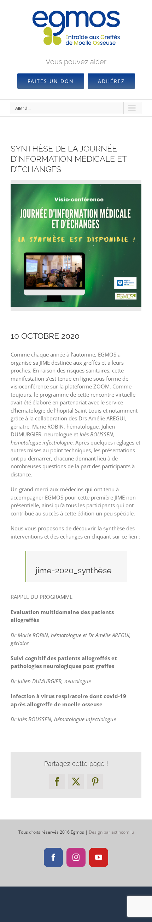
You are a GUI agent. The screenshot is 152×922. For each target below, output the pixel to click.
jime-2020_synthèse (74, 570)
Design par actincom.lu (111, 832)
